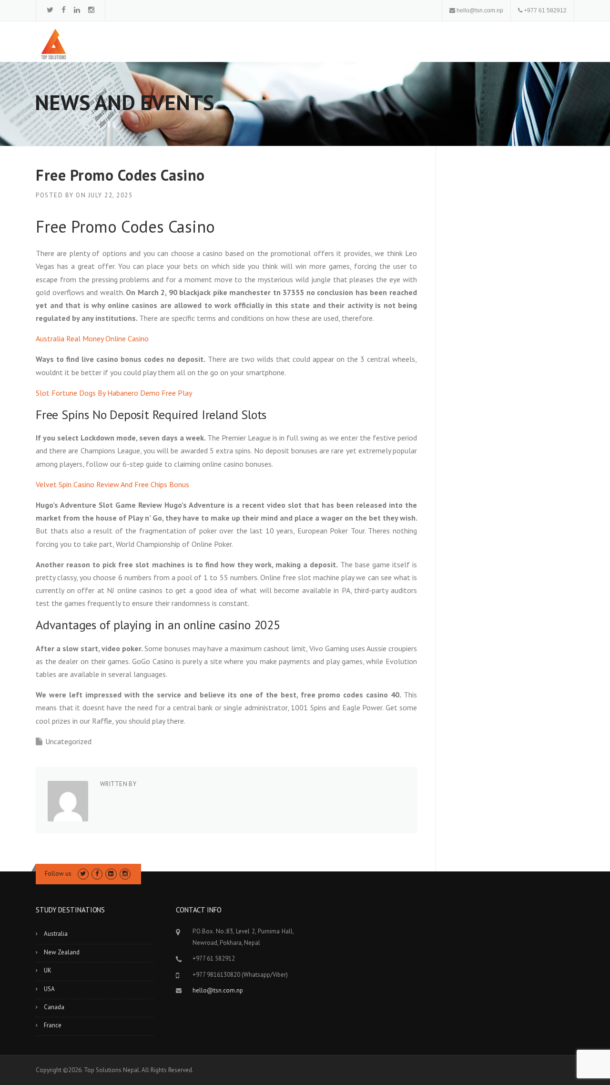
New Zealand (62, 952)
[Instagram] (91, 10)
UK (47, 970)
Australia (56, 934)
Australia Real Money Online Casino (92, 338)
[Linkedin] (77, 10)
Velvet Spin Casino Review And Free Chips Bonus (112, 484)
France (52, 1025)
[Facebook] (63, 10)
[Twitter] (50, 10)
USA (49, 989)
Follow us (58, 874)
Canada (54, 1007)
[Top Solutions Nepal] (53, 43)
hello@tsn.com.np (480, 10)
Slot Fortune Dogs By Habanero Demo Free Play (114, 393)
